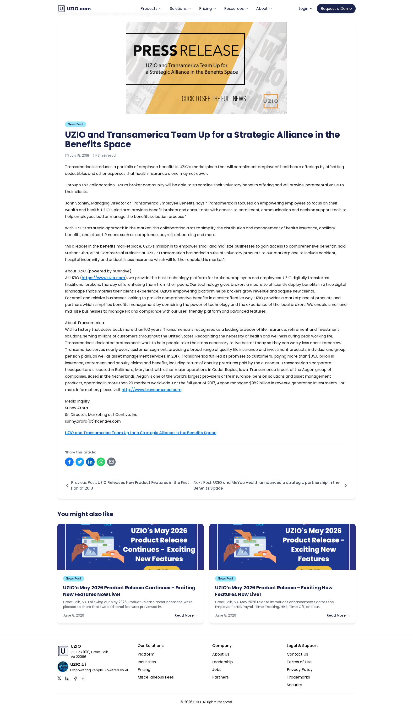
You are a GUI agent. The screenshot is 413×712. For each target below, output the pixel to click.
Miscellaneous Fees (156, 677)
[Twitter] (59, 678)
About (262, 8)
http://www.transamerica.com (151, 389)
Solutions (178, 8)
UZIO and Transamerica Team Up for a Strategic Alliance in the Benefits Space (140, 433)
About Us (220, 654)
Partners (220, 677)
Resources (234, 8)
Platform (146, 654)
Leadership (222, 662)
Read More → (186, 615)
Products (149, 8)
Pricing (205, 8)
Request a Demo (336, 8)
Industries (147, 662)
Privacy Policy (300, 669)
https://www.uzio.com (103, 278)
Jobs (216, 669)
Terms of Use (299, 662)
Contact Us (297, 654)
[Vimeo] (83, 678)
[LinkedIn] (67, 678)
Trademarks (298, 677)
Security (294, 685)
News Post (75, 124)
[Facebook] (75, 678)
